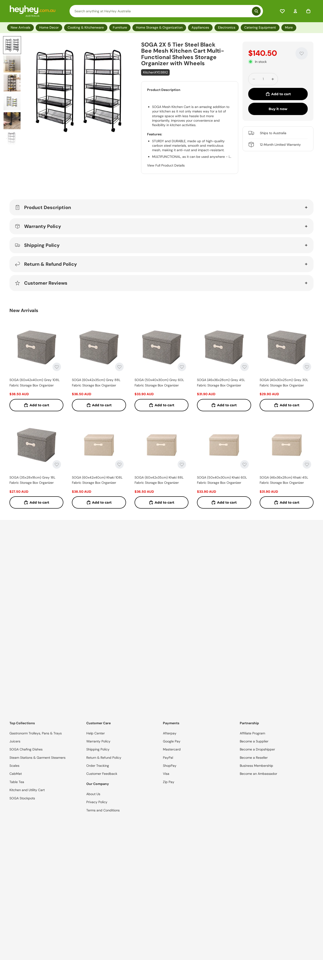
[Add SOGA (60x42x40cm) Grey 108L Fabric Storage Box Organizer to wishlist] (56, 367)
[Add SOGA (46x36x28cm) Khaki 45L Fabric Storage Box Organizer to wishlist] (307, 464)
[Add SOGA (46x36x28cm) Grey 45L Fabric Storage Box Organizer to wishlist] (244, 367)
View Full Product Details (166, 165)
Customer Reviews (45, 283)
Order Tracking (97, 765)
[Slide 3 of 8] (12, 82)
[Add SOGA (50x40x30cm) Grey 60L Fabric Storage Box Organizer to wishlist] (182, 367)
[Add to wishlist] (302, 53)
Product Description (47, 207)
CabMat (15, 773)
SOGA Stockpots (22, 798)
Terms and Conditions (103, 810)
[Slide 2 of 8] (12, 64)
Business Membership (256, 765)
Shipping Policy (42, 245)
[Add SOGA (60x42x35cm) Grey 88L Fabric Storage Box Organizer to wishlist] (119, 367)
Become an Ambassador (258, 773)
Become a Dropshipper (257, 749)
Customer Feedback (101, 773)
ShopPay (169, 765)
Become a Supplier (254, 741)
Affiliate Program (252, 733)
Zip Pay (168, 782)
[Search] (166, 11)
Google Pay (171, 741)
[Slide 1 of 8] (12, 45)
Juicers (14, 741)
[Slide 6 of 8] (12, 139)
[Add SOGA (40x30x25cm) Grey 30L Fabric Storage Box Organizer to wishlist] (307, 367)
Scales (14, 765)
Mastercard (172, 749)
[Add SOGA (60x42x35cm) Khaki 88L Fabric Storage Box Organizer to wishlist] (182, 464)
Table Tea (16, 782)
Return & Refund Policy (50, 264)
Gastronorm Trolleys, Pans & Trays (35, 733)
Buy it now (278, 109)
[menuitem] (289, 27)
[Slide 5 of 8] (12, 120)
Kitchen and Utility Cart (27, 790)
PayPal (168, 757)
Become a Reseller (254, 757)
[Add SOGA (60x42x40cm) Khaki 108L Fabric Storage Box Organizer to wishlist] (119, 464)
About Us (93, 794)
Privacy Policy (96, 802)
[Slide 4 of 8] (12, 101)
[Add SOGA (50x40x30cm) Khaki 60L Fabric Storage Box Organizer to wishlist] (244, 464)
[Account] (295, 11)
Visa (166, 773)
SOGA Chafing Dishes (26, 749)
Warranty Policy (42, 226)
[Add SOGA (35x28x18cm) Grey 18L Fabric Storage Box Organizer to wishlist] (56, 464)
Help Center (95, 733)
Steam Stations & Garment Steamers (37, 757)
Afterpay (169, 733)
